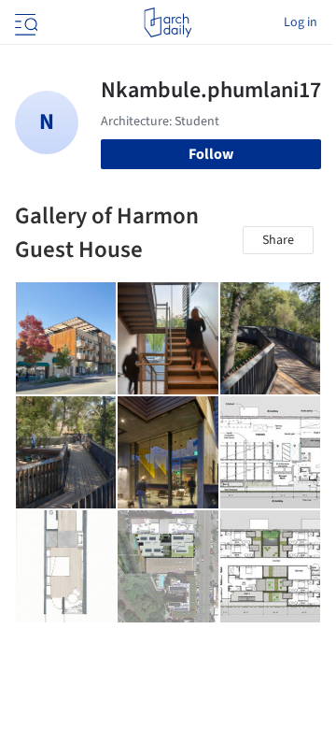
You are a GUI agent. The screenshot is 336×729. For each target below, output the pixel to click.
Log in (300, 22)
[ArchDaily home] (167, 22)
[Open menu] (24, 22)
